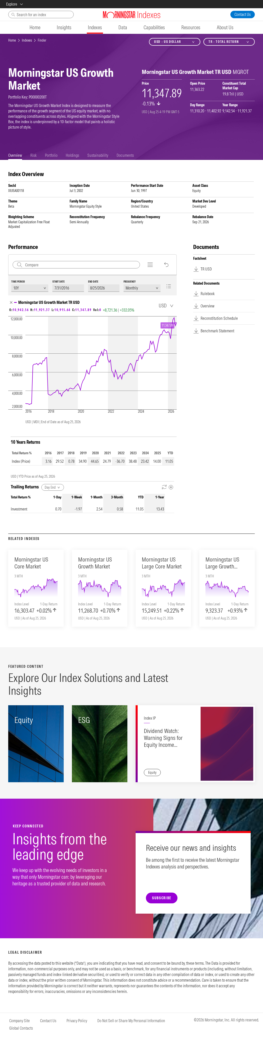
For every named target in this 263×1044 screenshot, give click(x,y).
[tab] (15, 155)
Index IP (150, 718)
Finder (42, 40)
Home (12, 40)
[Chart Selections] (150, 265)
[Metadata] (171, 487)
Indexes (27, 40)
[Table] (170, 286)
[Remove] (11, 302)
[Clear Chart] (166, 265)
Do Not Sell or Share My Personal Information (131, 1020)
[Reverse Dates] (164, 487)
